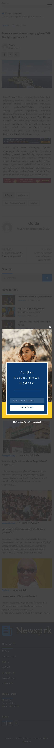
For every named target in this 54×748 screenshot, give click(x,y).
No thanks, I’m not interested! (27, 422)
